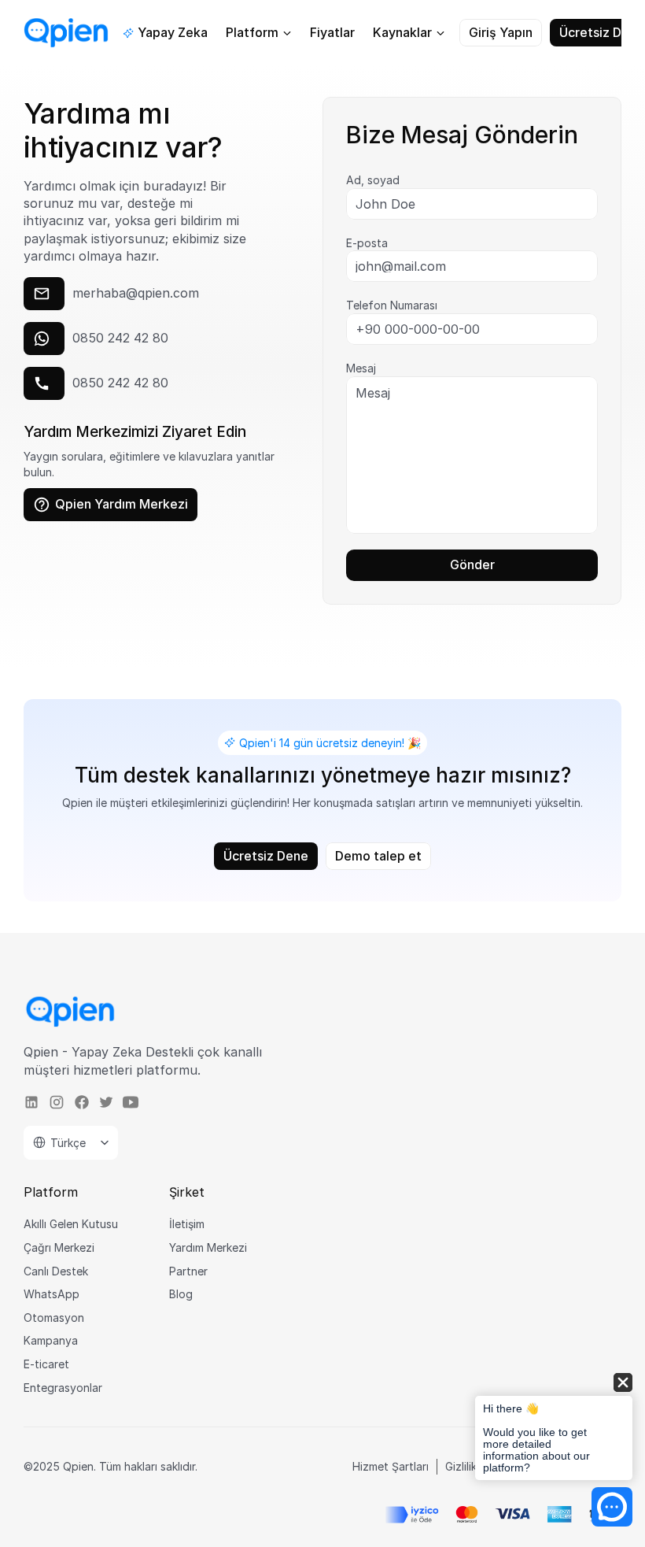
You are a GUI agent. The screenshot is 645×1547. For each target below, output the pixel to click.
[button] (553, 1427)
